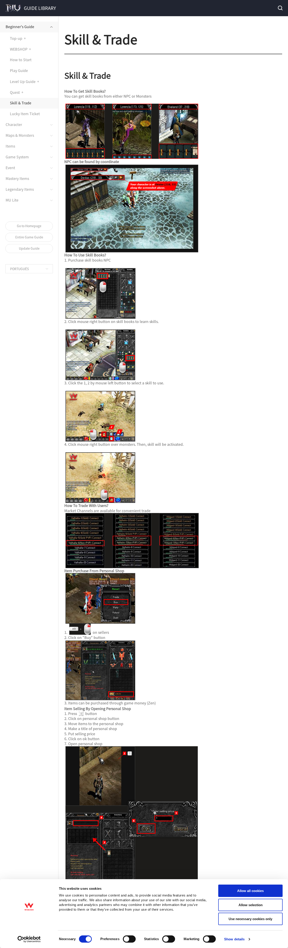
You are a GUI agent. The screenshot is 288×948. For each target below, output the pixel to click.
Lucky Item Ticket (25, 113)
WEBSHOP (18, 49)
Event (10, 167)
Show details (234, 939)
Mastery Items (17, 178)
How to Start (21, 59)
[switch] (129, 939)
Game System (17, 156)
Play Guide (19, 70)
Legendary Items (20, 189)
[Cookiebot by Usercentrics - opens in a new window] (29, 939)
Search (280, 8)
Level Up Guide (23, 81)
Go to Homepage (29, 226)
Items (10, 146)
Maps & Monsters (20, 135)
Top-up (16, 38)
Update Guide (29, 248)
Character (14, 124)
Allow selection (250, 905)
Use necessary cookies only (250, 919)
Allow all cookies (250, 891)
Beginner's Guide (20, 26)
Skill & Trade (20, 102)
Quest (15, 92)
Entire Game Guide (29, 237)
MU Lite (12, 200)
